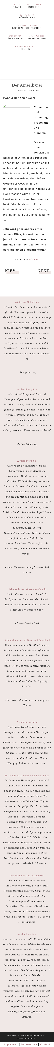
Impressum (11, 1044)
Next (43, 271)
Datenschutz (29, 1044)
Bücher (34, 260)
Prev (10, 271)
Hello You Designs (26, 1038)
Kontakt (45, 1044)
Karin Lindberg (27, 65)
